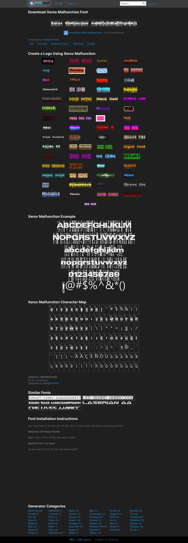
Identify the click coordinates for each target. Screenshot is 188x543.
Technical (78, 43)
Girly (52, 516)
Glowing (96, 516)
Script (115, 526)
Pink (114, 523)
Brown (115, 510)
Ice (113, 520)
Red (32, 526)
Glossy (75, 516)
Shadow (136, 526)
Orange (75, 523)
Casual (33, 513)
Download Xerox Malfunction (84, 32)
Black (74, 510)
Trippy (33, 532)
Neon (53, 523)
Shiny (53, 529)
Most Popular (35, 510)
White (73, 532)
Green (53, 520)
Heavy (74, 520)
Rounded (76, 526)
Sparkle (95, 529)
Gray (32, 520)
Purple (135, 523)
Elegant (116, 513)
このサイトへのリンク (106, 539)
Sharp (33, 529)
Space (74, 529)
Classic (74, 513)
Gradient (136, 516)
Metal (33, 523)
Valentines (55, 532)
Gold (114, 516)
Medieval (137, 520)
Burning (136, 510)
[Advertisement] (14, 54)
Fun (31, 43)
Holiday (95, 520)
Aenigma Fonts (51, 39)
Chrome (54, 513)
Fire (134, 513)
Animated (55, 510)
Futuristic (42, 43)
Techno (91, 43)
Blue (93, 510)
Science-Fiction (60, 43)
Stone (135, 529)
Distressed (97, 513)
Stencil (115, 529)
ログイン (153, 3)
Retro (53, 526)
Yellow (95, 532)
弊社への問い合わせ (80, 539)
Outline (95, 523)
